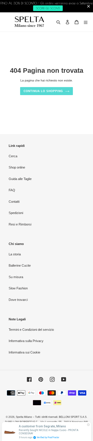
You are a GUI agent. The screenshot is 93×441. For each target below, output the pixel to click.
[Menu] (85, 22)
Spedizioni (16, 213)
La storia (15, 254)
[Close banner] (88, 6)
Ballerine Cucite (20, 265)
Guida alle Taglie (20, 179)
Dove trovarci (18, 300)
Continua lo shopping (43, 91)
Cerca (13, 156)
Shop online (17, 167)
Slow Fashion (18, 288)
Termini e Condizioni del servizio (31, 329)
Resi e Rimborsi (20, 224)
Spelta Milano (24, 416)
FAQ (12, 190)
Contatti (14, 201)
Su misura (16, 277)
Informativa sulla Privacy (26, 341)
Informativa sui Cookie (24, 352)
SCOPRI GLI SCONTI (48, 8)
